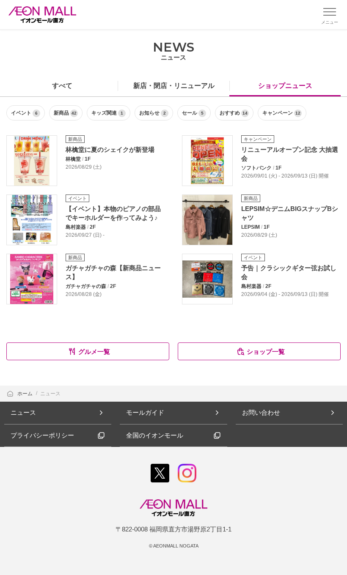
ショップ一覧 (266, 351)
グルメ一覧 (94, 351)
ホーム (25, 394)
